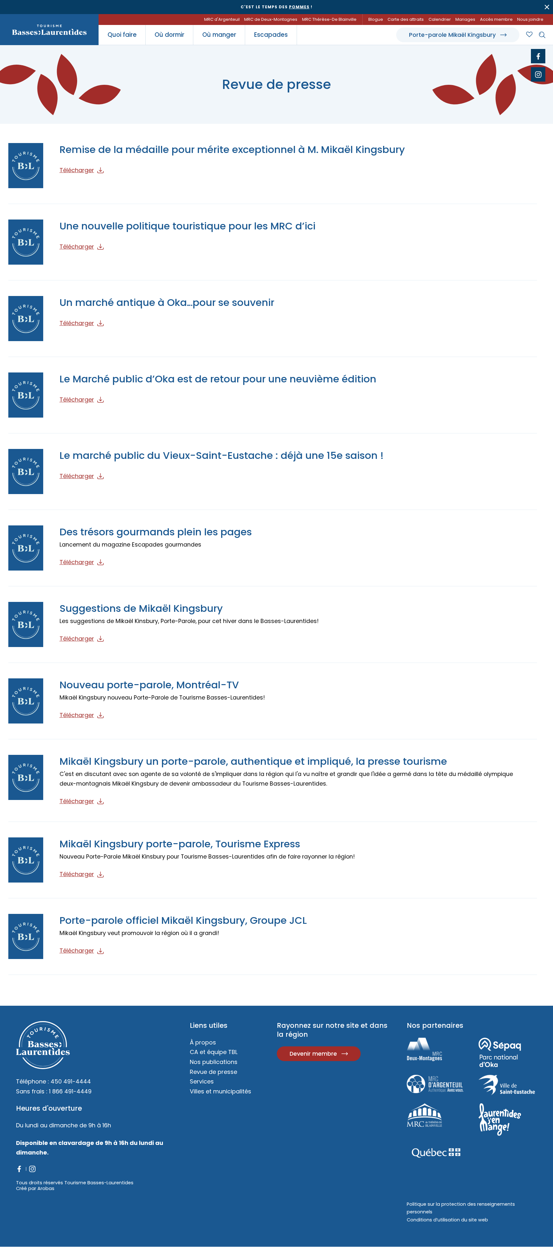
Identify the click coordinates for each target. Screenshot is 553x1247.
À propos (203, 1042)
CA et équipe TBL (213, 1052)
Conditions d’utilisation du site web (447, 1220)
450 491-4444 (71, 1081)
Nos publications (213, 1062)
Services (202, 1081)
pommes (299, 7)
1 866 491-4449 (70, 1091)
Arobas (45, 1188)
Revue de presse (213, 1072)
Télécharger (77, 170)
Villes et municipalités (220, 1091)
